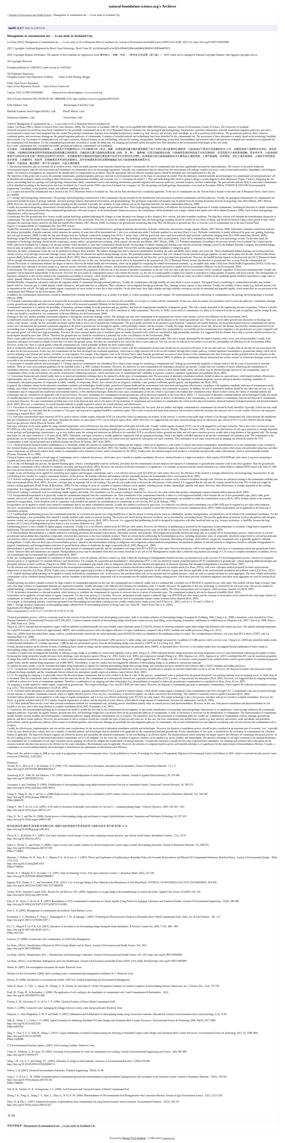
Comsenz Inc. (168, 1138)
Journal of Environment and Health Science (30, 15)
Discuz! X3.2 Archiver (134, 1138)
